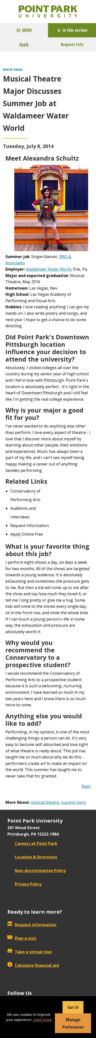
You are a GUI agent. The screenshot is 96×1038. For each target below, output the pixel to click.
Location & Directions (36, 857)
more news (13, 69)
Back (86, 786)
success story (73, 802)
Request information (35, 924)
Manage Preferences (73, 1023)
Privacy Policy (28, 884)
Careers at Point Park (36, 843)
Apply (24, 44)
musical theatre (45, 802)
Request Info (72, 44)
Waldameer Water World (48, 269)
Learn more (42, 1019)
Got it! (73, 1007)
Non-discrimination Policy (40, 870)
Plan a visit (25, 938)
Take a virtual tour (33, 952)
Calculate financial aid (37, 965)
